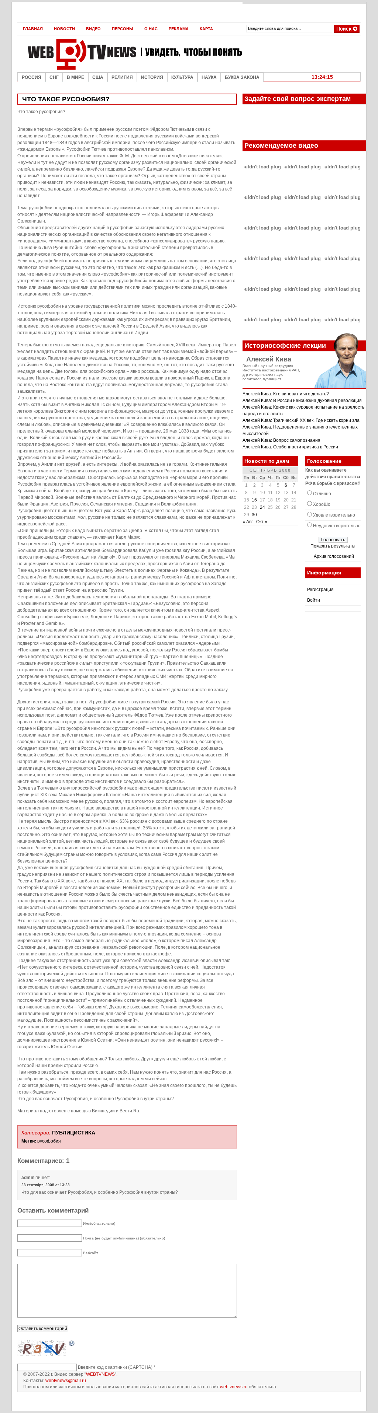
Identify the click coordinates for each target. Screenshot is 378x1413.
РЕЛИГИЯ (122, 77)
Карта (206, 29)
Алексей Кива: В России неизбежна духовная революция (302, 400)
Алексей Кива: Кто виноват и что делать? (286, 393)
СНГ (54, 77)
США (97, 77)
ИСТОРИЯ (152, 77)
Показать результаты (332, 546)
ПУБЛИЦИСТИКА (73, 1133)
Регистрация (320, 589)
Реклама (179, 29)
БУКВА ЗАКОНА (242, 77)
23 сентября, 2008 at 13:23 (45, 1185)
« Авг (248, 521)
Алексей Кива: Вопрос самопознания (281, 440)
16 (254, 500)
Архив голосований (334, 556)
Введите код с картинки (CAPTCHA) (115, 1367)
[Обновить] (72, 1343)
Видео (93, 29)
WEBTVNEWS (100, 1374)
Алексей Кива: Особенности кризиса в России (290, 447)
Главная (33, 29)
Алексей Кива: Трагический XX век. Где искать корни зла (301, 420)
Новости (64, 29)
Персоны (122, 29)
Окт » (261, 521)
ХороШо (321, 504)
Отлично (322, 493)
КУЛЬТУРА (182, 77)
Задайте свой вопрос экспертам (297, 98)
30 (254, 514)
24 (262, 507)
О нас (151, 29)
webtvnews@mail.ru (65, 1380)
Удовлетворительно (334, 515)
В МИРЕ (75, 77)
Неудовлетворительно (337, 525)
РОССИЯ (31, 77)
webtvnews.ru (234, 1386)
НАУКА (209, 77)
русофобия (49, 1141)
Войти (313, 600)
